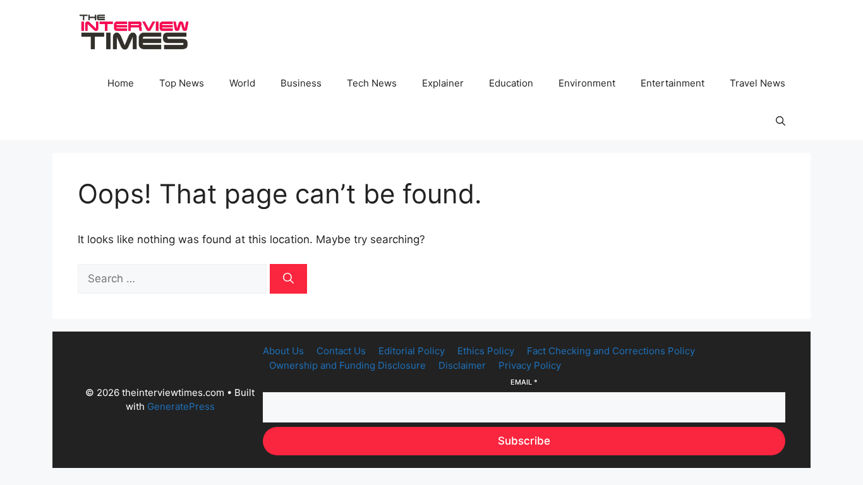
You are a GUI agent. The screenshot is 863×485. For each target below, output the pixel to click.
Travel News (757, 83)
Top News (181, 83)
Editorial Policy (411, 351)
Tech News (372, 83)
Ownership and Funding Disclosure (347, 365)
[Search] (288, 279)
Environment (586, 83)
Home (120, 83)
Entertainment (672, 83)
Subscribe (524, 440)
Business (301, 83)
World (242, 83)
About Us (283, 351)
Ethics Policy (485, 351)
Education (511, 83)
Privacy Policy (529, 365)
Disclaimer (462, 365)
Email (524, 382)
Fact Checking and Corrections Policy (611, 351)
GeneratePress (181, 406)
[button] (780, 121)
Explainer (443, 83)
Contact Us (341, 351)
